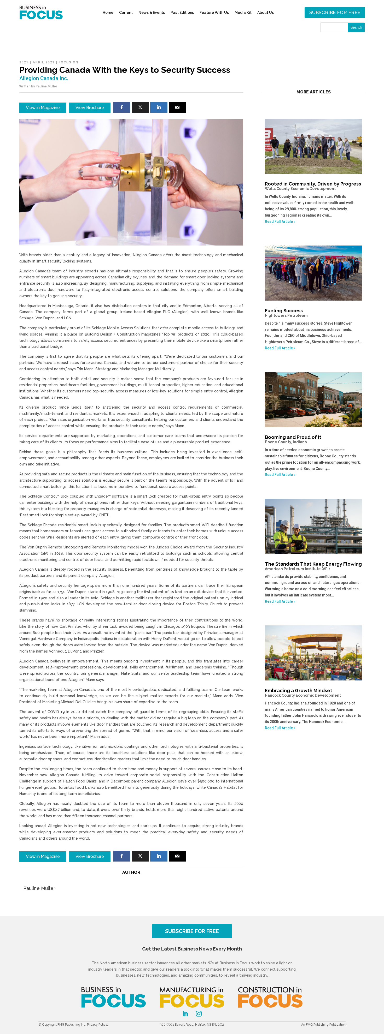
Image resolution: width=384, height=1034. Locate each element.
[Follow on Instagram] (199, 1013)
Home (108, 12)
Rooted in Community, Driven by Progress (313, 186)
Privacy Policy (97, 1024)
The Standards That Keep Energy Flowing (313, 566)
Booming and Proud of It (293, 439)
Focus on (68, 62)
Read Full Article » (280, 221)
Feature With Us (214, 12)
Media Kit (243, 12)
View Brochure (89, 107)
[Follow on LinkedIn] (185, 1013)
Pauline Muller (46, 86)
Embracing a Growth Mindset (303, 692)
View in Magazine (43, 107)
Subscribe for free (334, 12)
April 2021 (44, 62)
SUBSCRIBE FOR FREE (192, 931)
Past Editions (182, 12)
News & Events (151, 12)
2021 (24, 62)
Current (126, 12)
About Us (265, 12)
